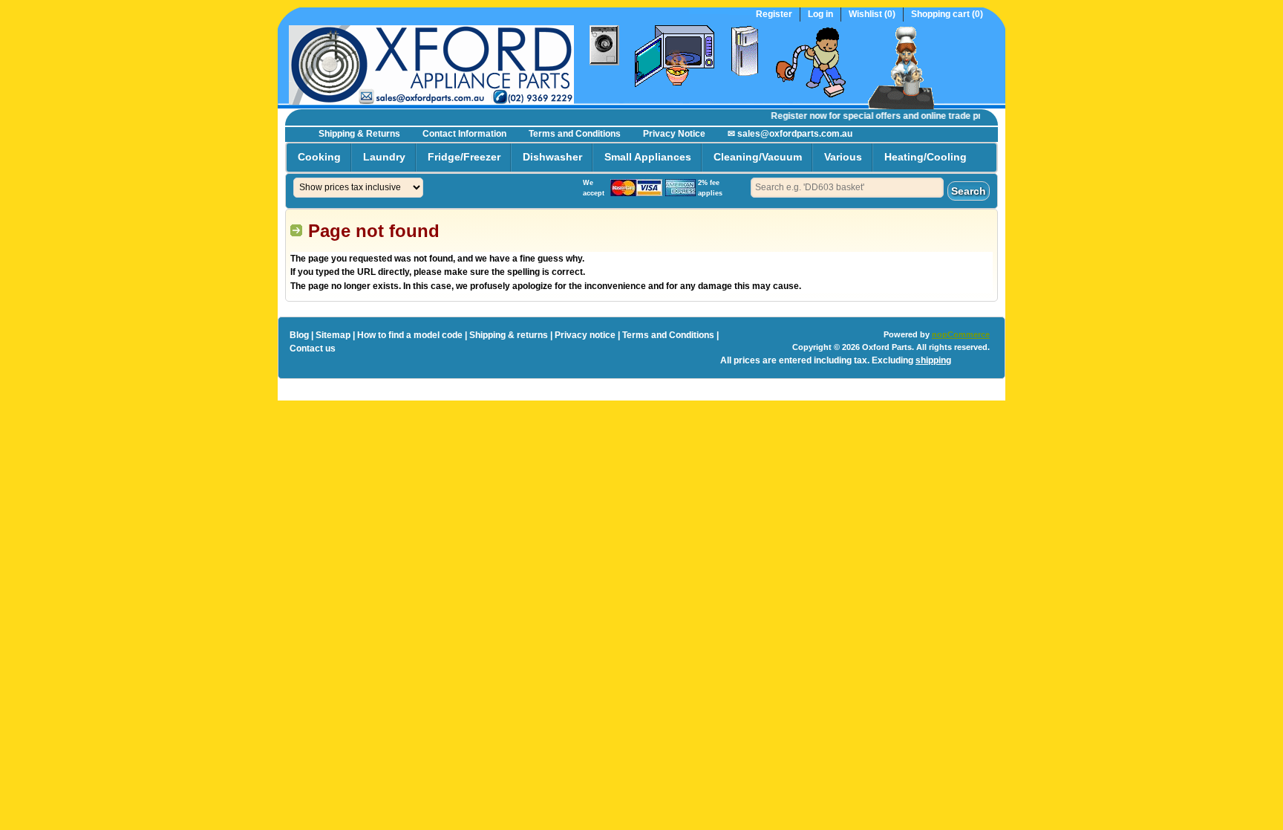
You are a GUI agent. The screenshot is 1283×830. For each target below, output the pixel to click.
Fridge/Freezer (464, 157)
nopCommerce (961, 334)
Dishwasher (552, 157)
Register (774, 14)
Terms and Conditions (575, 134)
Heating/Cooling (925, 157)
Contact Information (464, 134)
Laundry (384, 157)
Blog (299, 335)
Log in (820, 14)
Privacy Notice (674, 134)
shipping (933, 360)
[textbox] (847, 188)
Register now (791, 116)
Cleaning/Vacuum (758, 157)
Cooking (319, 157)
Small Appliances (647, 157)
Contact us (313, 348)
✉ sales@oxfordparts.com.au (790, 134)
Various (843, 157)
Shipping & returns (508, 335)
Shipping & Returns (359, 134)
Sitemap (333, 335)
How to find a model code (410, 335)
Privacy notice (585, 335)
